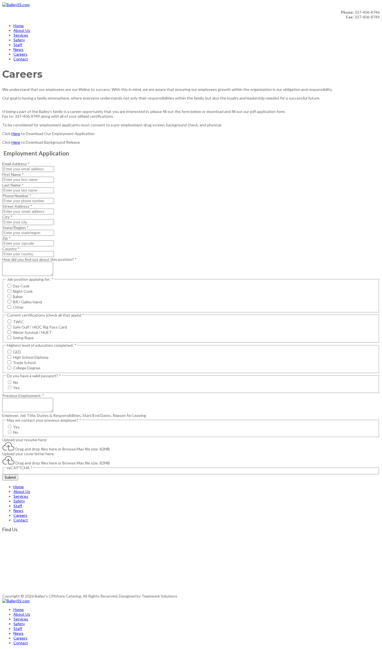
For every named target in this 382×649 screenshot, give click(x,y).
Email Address (16, 163)
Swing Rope (23, 337)
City (7, 216)
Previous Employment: (23, 395)
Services (20, 35)
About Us (21, 30)
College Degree (26, 367)
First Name (13, 174)
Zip (6, 238)
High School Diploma (30, 357)
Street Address (17, 206)
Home (18, 25)
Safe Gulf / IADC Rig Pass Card (40, 327)
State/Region (15, 227)
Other (18, 307)
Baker (18, 296)
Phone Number (16, 195)
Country (11, 248)
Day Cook (21, 286)
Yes (16, 387)
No (15, 382)
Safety (19, 39)
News (18, 49)
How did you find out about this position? (39, 259)
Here (15, 133)
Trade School (24, 362)
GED (17, 352)
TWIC (18, 321)
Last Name (12, 185)
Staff (17, 44)
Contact (20, 58)
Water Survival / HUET (32, 332)
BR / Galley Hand (27, 301)
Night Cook (23, 291)
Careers (20, 54)
